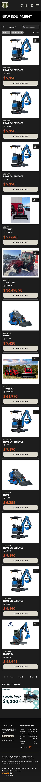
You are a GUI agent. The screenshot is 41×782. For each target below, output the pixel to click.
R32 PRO (8, 653)
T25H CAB (9, 282)
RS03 (6, 494)
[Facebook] (30, 747)
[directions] (32, 5)
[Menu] (37, 6)
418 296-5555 (9, 740)
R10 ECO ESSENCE (13, 70)
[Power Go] (19, 774)
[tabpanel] (28, 736)
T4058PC (8, 388)
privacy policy (35, 761)
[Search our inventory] (22, 5)
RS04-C (7, 335)
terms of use (7, 763)
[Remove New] (8, 32)
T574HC (7, 229)
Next (32, 677)
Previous (10, 677)
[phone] (27, 5)
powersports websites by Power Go (27, 768)
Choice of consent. (16, 763)
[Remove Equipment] (21, 32)
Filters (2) (12, 27)
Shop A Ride (13, 770)
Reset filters (35, 32)
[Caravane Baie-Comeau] (5, 5)
